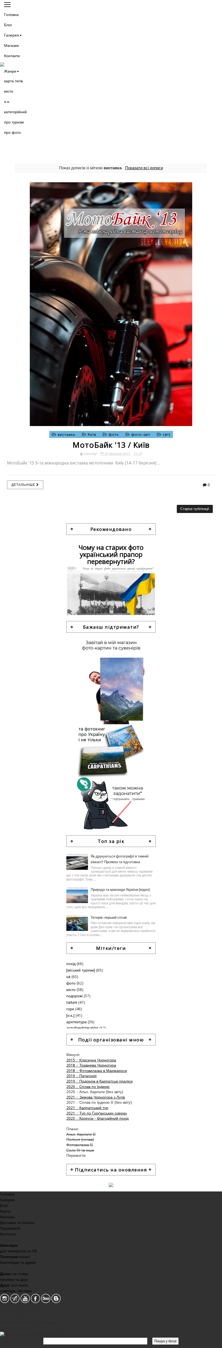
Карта (5, 1211)
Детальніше (23, 485)
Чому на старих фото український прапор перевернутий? (111, 554)
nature (72, 1002)
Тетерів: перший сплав (109, 917)
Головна (11, 14)
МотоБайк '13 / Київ (111, 445)
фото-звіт (141, 434)
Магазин (11, 45)
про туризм (14, 122)
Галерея (11, 35)
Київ (91, 434)
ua (68, 977)
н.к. (7, 101)
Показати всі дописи (144, 167)
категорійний (15, 112)
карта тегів (13, 81)
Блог (8, 25)
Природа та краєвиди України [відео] (120, 890)
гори (70, 1009)
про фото (12, 132)
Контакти (12, 56)
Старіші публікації (194, 509)
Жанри (10, 71)
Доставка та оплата (17, 1222)
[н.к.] (71, 1015)
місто (8, 91)
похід (71, 964)
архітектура (77, 1022)
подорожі (75, 996)
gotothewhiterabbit (82, 1028)
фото (113, 434)
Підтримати (10, 1228)
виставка (66, 434)
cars (165, 434)
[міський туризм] (81, 970)
